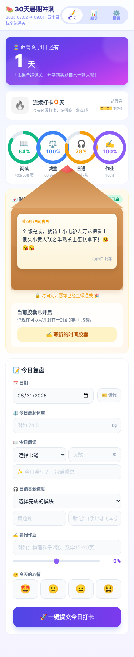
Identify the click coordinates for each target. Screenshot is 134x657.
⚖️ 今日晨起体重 (29, 413)
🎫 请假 (109, 395)
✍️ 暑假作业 (24, 535)
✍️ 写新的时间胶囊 (67, 334)
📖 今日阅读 (24, 442)
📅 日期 (20, 383)
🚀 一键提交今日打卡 (67, 616)
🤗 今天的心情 (27, 574)
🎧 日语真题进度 (29, 489)
